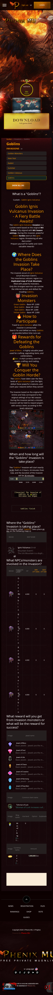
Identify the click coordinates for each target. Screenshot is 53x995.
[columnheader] (11, 537)
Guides (9, 139)
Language (30, 969)
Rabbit (11, 163)
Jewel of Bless (16, 350)
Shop (28, 911)
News (10, 906)
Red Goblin (19, 310)
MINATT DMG (36, 571)
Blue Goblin (19, 307)
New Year (12, 158)
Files (43, 906)
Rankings (14, 911)
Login (42, 5)
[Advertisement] (26, 879)
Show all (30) (18, 186)
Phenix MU (25, 933)
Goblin (24, 200)
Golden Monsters (15, 153)
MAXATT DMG (44, 571)
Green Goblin (19, 304)
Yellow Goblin (19, 312)
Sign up (25, 5)
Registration (27, 906)
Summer (11, 168)
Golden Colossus (15, 173)
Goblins (11, 178)
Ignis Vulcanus (34, 200)
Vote (40, 911)
